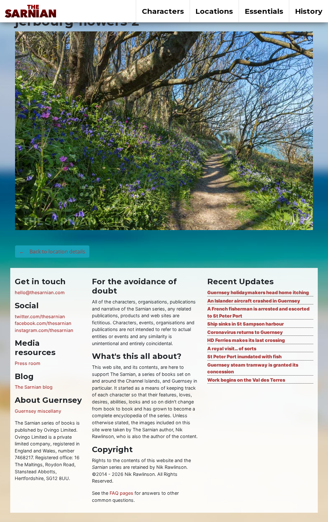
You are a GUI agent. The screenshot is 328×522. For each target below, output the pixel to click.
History (308, 11)
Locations (214, 11)
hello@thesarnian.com (40, 292)
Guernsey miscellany (38, 411)
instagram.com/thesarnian (44, 330)
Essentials (264, 11)
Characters (163, 11)
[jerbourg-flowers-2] (164, 130)
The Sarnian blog (34, 387)
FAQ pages (121, 493)
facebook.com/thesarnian (43, 323)
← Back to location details (52, 251)
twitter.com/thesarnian (40, 316)
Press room (27, 363)
